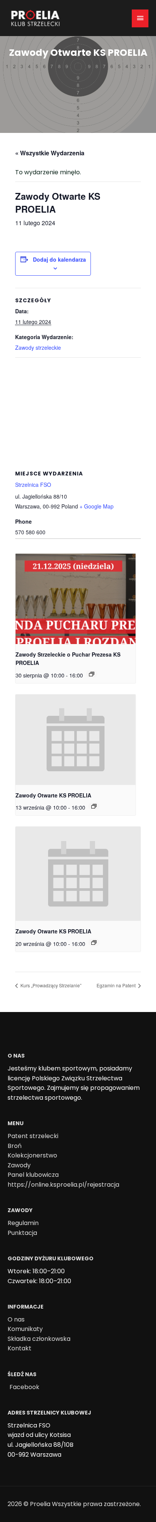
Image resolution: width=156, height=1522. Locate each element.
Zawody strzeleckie (38, 347)
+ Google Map (97, 506)
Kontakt (19, 1348)
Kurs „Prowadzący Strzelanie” (50, 985)
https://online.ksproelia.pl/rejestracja (63, 1184)
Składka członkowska (39, 1338)
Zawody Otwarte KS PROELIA (53, 795)
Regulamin (23, 1223)
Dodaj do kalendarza (59, 259)
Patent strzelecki (33, 1136)
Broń (15, 1146)
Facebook (24, 1387)
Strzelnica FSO (33, 484)
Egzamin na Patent (117, 985)
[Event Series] (91, 674)
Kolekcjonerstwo (32, 1155)
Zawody (19, 1165)
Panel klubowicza (33, 1174)
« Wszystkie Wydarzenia (49, 152)
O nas (16, 1319)
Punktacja (22, 1232)
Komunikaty (25, 1329)
